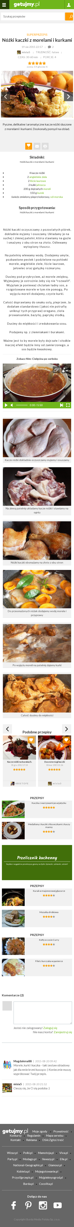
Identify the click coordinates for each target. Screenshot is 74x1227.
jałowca (41, 184)
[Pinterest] (29, 1204)
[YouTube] (59, 1204)
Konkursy (16, 1135)
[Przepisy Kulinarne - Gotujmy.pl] (26, 4)
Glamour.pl (55, 1165)
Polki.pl (27, 1152)
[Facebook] (14, 1204)
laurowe (41, 180)
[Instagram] (44, 1204)
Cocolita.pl (46, 1183)
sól (52, 196)
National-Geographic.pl (28, 1165)
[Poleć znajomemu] (37, 146)
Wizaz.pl (12, 1152)
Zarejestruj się (63, 1032)
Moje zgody (39, 1131)
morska (58, 196)
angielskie (35, 176)
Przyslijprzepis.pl (22, 1177)
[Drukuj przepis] (45, 146)
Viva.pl (63, 1152)
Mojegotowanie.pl (46, 1171)
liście (33, 180)
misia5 (17, 1084)
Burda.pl (28, 1183)
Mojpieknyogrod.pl (51, 1177)
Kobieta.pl (23, 1171)
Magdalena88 (22, 1061)
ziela (44, 176)
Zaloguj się (50, 1028)
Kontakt (15, 1140)
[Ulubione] (31, 740)
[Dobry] (37, 63)
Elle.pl (63, 1159)
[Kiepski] (29, 63)
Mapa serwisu (54, 1135)
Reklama (31, 1140)
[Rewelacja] (44, 63)
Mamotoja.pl (46, 1152)
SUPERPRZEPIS (37, 34)
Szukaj (69, 17)
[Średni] (33, 63)
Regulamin (33, 1135)
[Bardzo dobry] (41, 63)
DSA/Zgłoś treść (53, 1140)
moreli (47, 188)
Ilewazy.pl (48, 1159)
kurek (40, 192)
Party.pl (12, 1159)
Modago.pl (29, 1159)
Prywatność (60, 1131)
